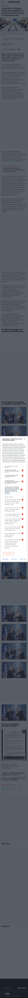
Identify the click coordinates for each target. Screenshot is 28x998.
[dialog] (14, 499)
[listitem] (14, 467)
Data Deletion (5, 559)
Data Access (14, 559)
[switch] (22, 470)
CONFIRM (8, 553)
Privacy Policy (22, 559)
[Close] (24, 439)
